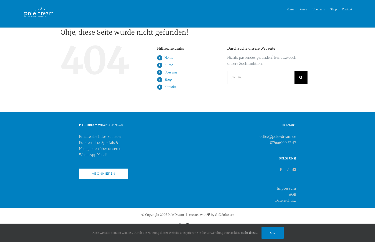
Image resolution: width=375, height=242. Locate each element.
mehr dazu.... (249, 233)
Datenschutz (285, 200)
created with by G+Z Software (211, 215)
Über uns (170, 72)
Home (168, 58)
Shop (168, 79)
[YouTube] (294, 169)
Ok (272, 232)
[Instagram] (287, 169)
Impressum (286, 188)
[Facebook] (281, 169)
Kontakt (170, 87)
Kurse (168, 65)
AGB (292, 194)
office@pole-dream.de (278, 136)
